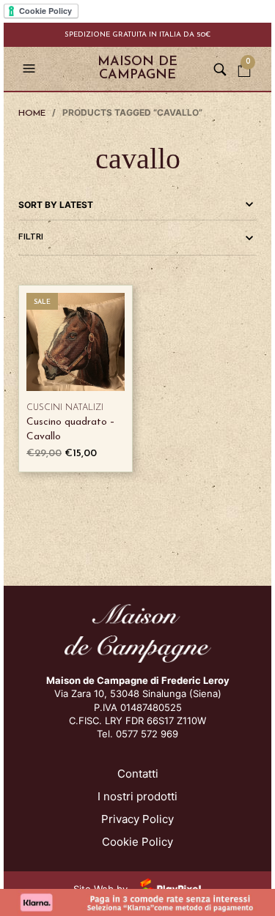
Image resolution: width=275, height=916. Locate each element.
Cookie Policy (137, 842)
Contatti (137, 774)
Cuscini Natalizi (64, 407)
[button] (31, 69)
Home (31, 113)
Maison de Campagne (137, 69)
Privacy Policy (137, 819)
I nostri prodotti (137, 796)
